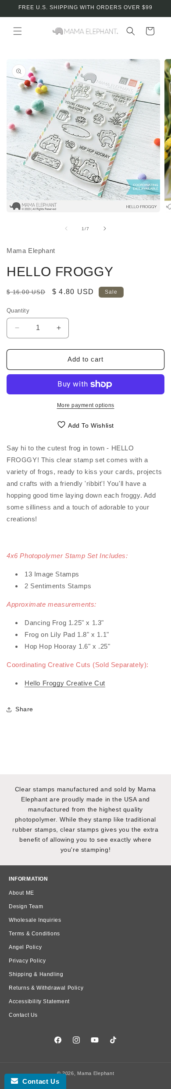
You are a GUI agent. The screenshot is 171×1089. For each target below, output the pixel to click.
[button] (17, 31)
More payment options (85, 405)
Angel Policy (25, 947)
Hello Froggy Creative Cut (65, 683)
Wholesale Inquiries (35, 920)
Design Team (26, 906)
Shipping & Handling (36, 974)
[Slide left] (66, 228)
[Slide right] (104, 228)
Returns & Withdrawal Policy (46, 988)
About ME (21, 893)
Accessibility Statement (39, 1001)
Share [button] (24, 709)
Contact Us (23, 1015)
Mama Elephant (95, 1073)
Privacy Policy (27, 961)
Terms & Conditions (34, 934)
